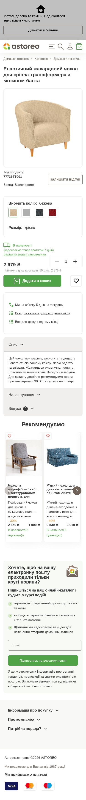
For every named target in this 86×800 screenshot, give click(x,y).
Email (15, 645)
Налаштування (21, 395)
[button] (9, 490)
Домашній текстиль (67, 58)
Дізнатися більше (43, 30)
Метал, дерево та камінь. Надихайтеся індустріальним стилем (34, 18)
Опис (12, 344)
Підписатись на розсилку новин (43, 660)
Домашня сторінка (16, 58)
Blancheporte (24, 184)
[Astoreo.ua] (21, 46)
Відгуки (17, 409)
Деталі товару (37, 537)
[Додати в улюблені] (76, 281)
